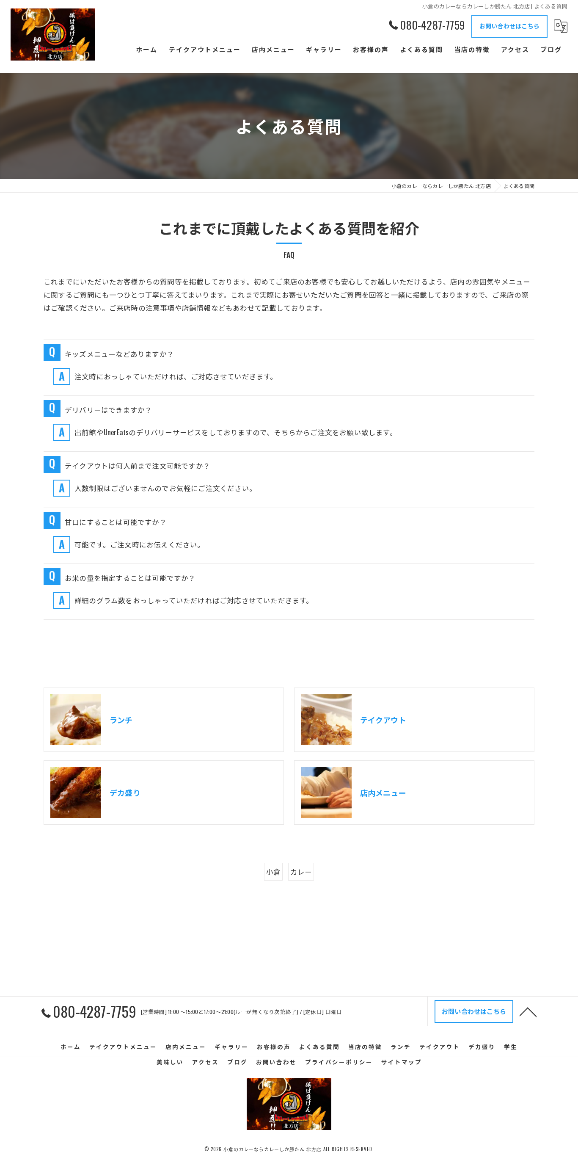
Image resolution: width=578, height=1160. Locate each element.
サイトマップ (401, 1062)
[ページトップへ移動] (528, 1011)
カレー (301, 871)
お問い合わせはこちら (509, 25)
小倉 (273, 871)
